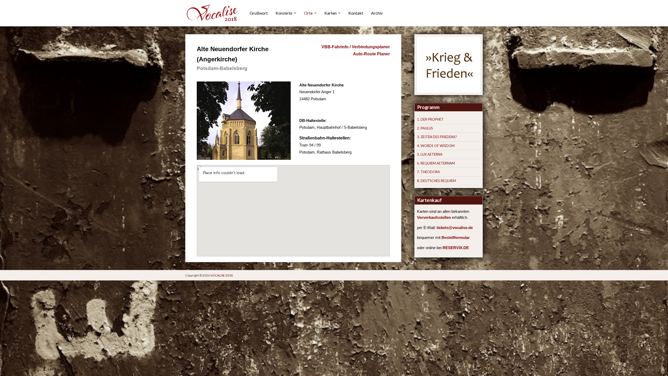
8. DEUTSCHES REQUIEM (436, 181)
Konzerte (284, 12)
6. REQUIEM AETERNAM (436, 163)
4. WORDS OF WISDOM (436, 146)
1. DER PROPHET (430, 119)
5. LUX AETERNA (430, 154)
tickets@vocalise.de (455, 228)
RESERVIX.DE (456, 248)
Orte (308, 12)
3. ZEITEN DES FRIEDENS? (437, 137)
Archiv (377, 12)
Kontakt (355, 12)
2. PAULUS (425, 128)
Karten (330, 12)
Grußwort (259, 12)
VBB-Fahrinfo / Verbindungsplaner (355, 47)
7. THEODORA (428, 172)
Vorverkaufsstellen (434, 217)
